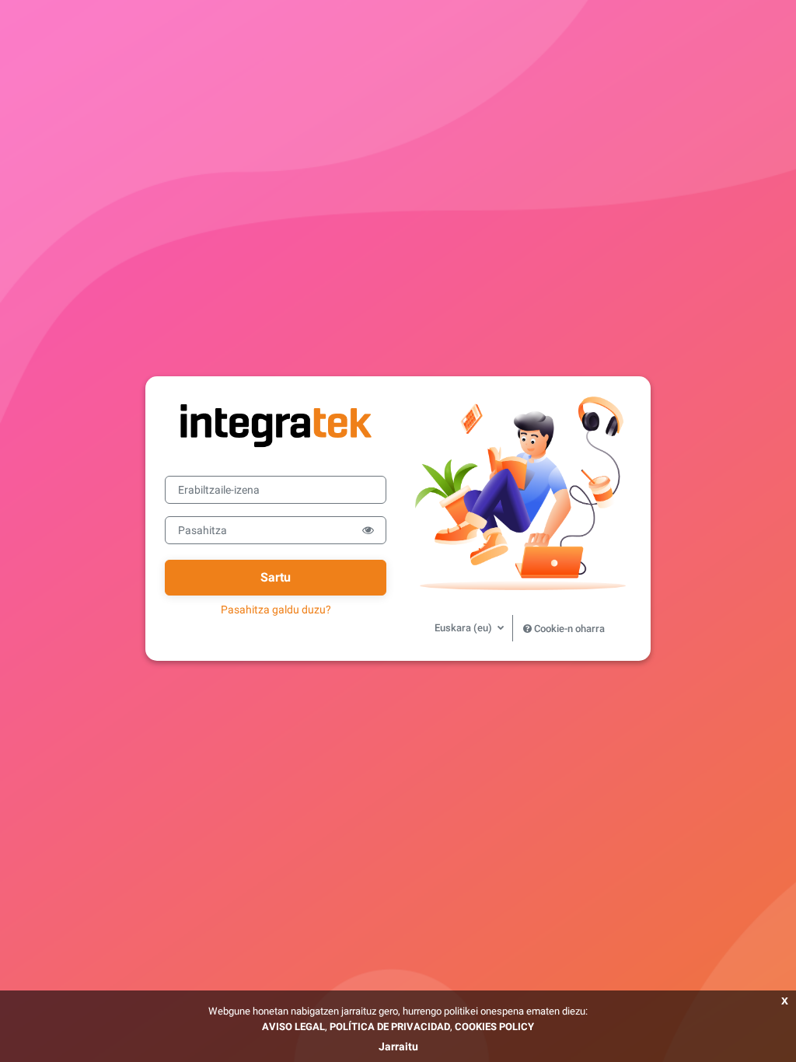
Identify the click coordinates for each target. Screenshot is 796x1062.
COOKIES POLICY (494, 1026)
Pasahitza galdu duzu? (276, 609)
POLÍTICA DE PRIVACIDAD (390, 1026)
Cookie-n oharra (568, 628)
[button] (368, 530)
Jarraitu (398, 1046)
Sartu (275, 577)
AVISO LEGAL (293, 1026)
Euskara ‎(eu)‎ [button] (464, 628)
